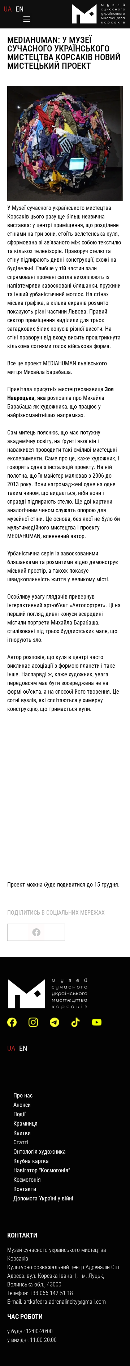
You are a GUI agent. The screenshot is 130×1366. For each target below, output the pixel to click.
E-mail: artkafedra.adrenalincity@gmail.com (56, 1301)
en (19, 9)
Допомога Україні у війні (43, 1198)
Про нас (22, 1095)
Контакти (24, 1189)
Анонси (22, 1104)
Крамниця (25, 1123)
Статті (21, 1142)
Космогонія (27, 1179)
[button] (26, 19)
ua (8, 9)
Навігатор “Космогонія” (41, 1170)
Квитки (22, 1133)
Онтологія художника (39, 1151)
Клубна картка (31, 1161)
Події (19, 1114)
